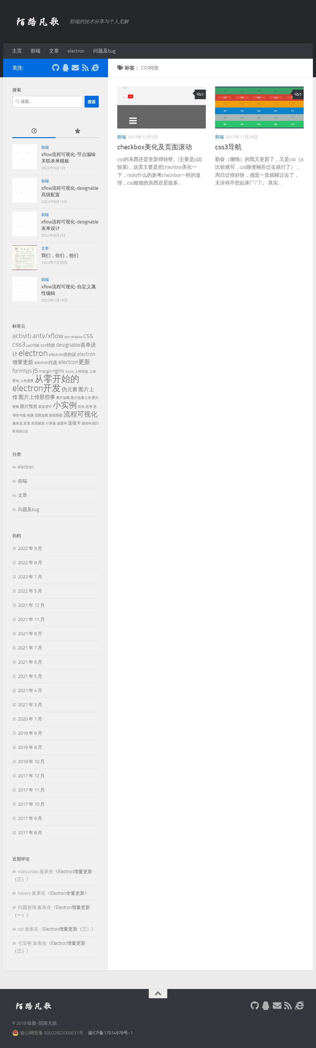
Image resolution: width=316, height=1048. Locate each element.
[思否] (95, 67)
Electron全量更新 (67, 893)
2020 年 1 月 (30, 719)
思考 (88, 407)
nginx (58, 371)
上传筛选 (81, 372)
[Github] (55, 67)
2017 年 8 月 (30, 832)
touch (69, 372)
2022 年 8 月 (30, 562)
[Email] (75, 67)
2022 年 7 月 (30, 577)
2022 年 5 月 (30, 591)
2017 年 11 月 (31, 790)
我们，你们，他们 (59, 255)
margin (45, 371)
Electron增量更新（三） (67, 929)
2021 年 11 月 (31, 619)
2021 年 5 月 (30, 676)
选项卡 (74, 423)
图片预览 (28, 406)
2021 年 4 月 (30, 690)
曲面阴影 (56, 415)
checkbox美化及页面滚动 (154, 147)
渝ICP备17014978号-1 (110, 1033)
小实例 (65, 405)
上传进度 (27, 381)
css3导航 (228, 147)
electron (76, 51)
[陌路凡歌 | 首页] (37, 21)
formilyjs (22, 371)
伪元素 (69, 389)
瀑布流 (17, 423)
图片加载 (63, 398)
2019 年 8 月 (30, 747)
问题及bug (104, 51)
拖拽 (30, 415)
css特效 (47, 345)
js (35, 370)
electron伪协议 (62, 354)
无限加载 (41, 415)
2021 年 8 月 (30, 633)
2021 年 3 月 (30, 705)
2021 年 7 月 (30, 648)
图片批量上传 (81, 398)
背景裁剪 (38, 423)
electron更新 (74, 362)
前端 (35, 51)
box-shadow (73, 337)
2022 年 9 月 (30, 548)
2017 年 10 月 (31, 804)
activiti (21, 336)
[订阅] (85, 67)
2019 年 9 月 (30, 733)
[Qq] (65, 67)
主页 (17, 51)
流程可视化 (81, 414)
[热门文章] (77, 131)
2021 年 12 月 (31, 605)
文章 (54, 51)
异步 (81, 407)
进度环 (62, 423)
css (88, 335)
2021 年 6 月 (30, 662)
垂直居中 (45, 407)
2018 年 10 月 (31, 761)
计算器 (51, 423)
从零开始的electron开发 (45, 384)
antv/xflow (48, 336)
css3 (18, 344)
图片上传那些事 (37, 397)
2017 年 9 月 (30, 818)
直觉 (26, 423)
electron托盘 (45, 362)
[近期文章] (34, 131)
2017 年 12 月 (31, 776)
